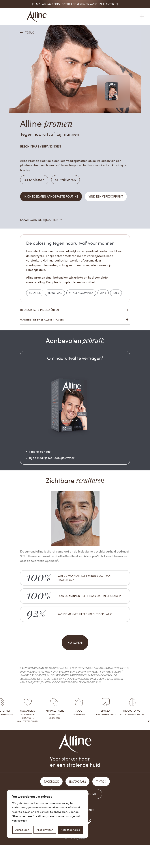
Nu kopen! (75, 643)
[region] (47, 814)
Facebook (51, 781)
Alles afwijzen (45, 829)
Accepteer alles (70, 829)
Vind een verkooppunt (106, 196)
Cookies (88, 810)
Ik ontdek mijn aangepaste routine (51, 196)
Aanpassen (22, 829)
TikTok (101, 781)
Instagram (77, 781)
